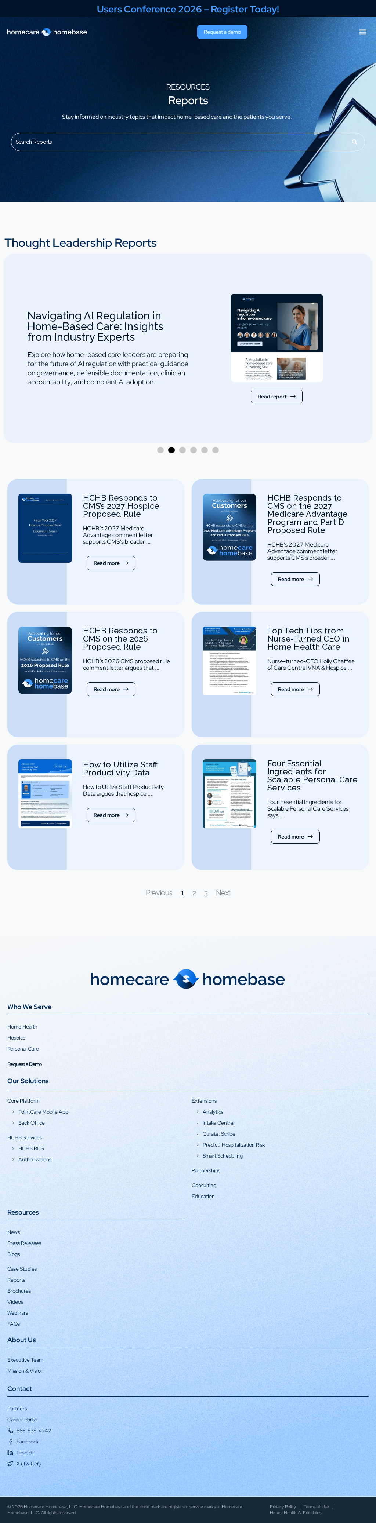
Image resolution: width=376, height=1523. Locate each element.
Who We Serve (29, 1006)
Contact (19, 1388)
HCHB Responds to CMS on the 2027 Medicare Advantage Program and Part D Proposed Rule (307, 514)
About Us (21, 1340)
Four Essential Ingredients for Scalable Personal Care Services (312, 775)
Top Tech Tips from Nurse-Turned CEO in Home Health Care (308, 638)
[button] (363, 32)
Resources (23, 1212)
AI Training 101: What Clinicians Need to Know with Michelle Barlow (104, 331)
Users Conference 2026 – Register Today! (188, 9)
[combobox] (178, 142)
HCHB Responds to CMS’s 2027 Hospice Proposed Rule (121, 506)
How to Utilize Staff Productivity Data (120, 768)
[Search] (355, 142)
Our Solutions (28, 1081)
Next (223, 892)
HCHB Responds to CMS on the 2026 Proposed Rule (120, 638)
